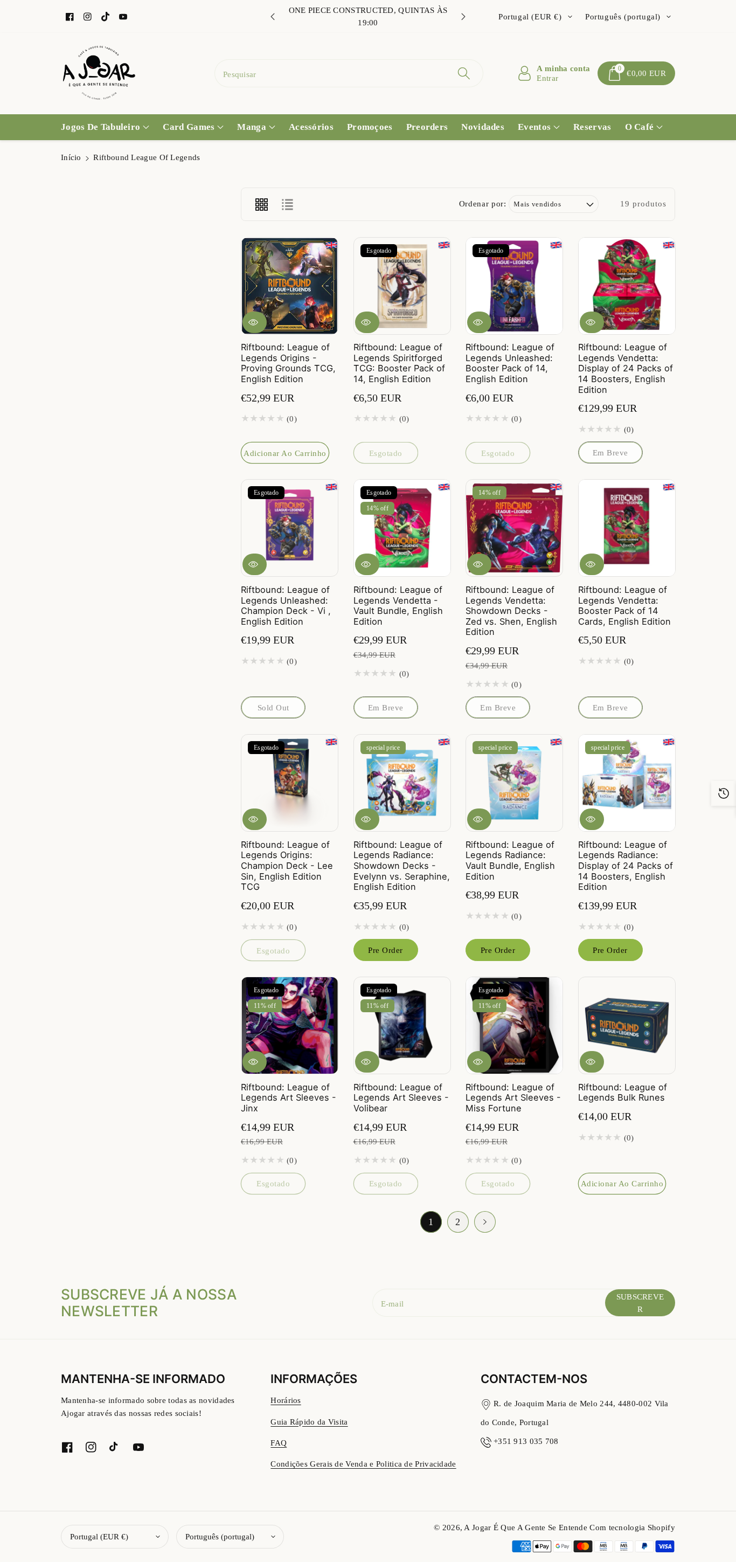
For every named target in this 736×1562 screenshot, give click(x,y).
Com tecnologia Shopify (632, 1527)
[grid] (261, 204)
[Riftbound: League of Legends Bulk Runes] (627, 1025)
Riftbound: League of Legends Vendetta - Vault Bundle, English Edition (398, 605)
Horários (285, 1400)
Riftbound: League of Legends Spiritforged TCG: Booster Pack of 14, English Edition (399, 363)
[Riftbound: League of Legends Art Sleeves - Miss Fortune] (514, 1025)
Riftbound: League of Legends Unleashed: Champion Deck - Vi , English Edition (286, 605)
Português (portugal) (219, 1536)
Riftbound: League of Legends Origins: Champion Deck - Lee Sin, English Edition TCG (287, 866)
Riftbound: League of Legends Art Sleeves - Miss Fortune (513, 1098)
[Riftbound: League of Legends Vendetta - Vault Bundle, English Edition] (402, 528)
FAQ (278, 1442)
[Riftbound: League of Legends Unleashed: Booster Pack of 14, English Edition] (514, 286)
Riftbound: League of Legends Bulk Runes (622, 1092)
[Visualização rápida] (254, 322)
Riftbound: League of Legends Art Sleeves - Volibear (401, 1098)
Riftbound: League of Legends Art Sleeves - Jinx (288, 1098)
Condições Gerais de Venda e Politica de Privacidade (363, 1463)
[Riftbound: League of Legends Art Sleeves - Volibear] (402, 1025)
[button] (636, 73)
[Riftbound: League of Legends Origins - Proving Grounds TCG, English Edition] (289, 286)
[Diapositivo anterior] (273, 17)
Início (71, 157)
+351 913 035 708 (526, 1441)
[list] (287, 204)
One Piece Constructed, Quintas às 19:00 (368, 16)
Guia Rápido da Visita (309, 1421)
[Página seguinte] (485, 1222)
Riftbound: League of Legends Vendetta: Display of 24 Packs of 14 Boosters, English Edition (625, 368)
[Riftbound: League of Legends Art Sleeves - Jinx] (289, 1025)
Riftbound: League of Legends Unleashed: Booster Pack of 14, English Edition (510, 363)
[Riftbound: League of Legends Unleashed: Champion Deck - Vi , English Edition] (289, 528)
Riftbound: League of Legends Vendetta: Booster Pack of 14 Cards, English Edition (624, 605)
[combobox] (349, 73)
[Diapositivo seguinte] (463, 17)
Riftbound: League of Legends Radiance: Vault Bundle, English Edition (510, 860)
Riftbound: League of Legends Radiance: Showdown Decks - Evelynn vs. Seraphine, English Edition (401, 866)
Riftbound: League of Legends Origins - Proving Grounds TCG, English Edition (288, 363)
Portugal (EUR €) (99, 1536)
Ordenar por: (482, 203)
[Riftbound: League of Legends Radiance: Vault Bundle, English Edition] (514, 783)
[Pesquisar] (463, 73)
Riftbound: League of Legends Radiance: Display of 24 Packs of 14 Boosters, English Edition (625, 866)
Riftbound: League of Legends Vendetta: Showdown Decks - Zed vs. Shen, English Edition (511, 611)
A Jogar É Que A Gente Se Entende (526, 1527)
